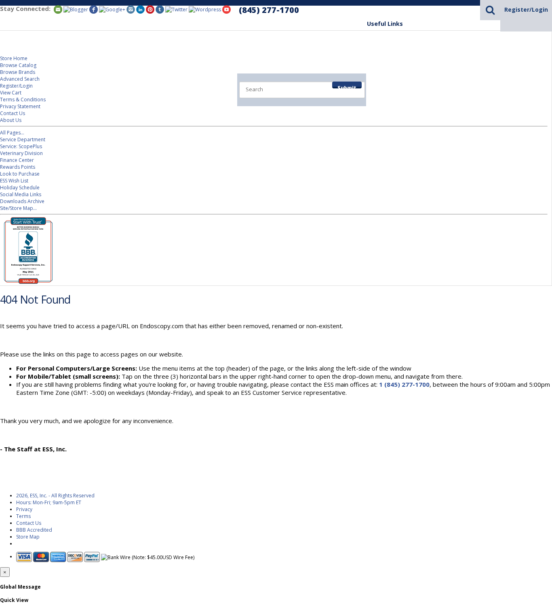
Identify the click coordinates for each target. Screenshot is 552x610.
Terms (23, 516)
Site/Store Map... (18, 208)
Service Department (445, 81)
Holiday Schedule (20, 187)
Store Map (28, 536)
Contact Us (12, 113)
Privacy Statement (20, 106)
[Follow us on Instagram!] (130, 9)
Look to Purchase (20, 173)
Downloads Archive (22, 201)
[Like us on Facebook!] (93, 9)
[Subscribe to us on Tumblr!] (160, 9)
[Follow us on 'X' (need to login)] (176, 9)
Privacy (24, 509)
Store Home (13, 58)
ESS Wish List (14, 180)
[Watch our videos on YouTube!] (226, 9)
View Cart (10, 92)
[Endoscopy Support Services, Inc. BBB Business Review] (26, 282)
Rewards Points (17, 167)
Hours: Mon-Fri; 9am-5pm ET (48, 502)
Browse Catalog (18, 65)
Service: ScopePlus (21, 146)
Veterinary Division (517, 81)
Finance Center (17, 160)
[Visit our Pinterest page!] (150, 9)
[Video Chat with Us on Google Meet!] (205, 9)
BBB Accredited (34, 529)
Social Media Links (20, 194)
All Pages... (12, 132)
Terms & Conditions (23, 99)
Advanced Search (20, 78)
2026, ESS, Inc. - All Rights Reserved (55, 495)
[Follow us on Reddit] (112, 9)
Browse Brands (17, 72)
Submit (346, 86)
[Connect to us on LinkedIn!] (140, 9)
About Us (10, 120)
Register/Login (526, 9)
